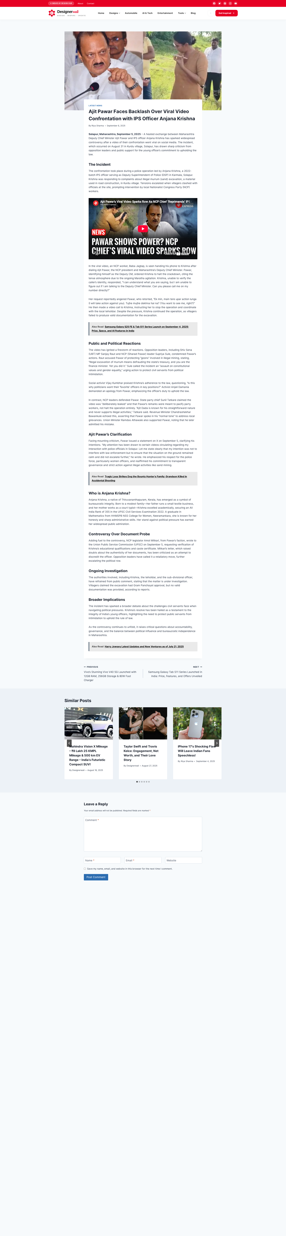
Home (101, 13)
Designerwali (78, 770)
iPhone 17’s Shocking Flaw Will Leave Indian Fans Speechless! (197, 751)
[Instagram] (230, 3)
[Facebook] (214, 3)
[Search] (211, 13)
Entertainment (165, 13)
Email (130, 860)
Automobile (131, 13)
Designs (113, 13)
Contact (90, 3)
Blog (193, 13)
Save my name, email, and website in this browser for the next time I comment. (129, 868)
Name (89, 860)
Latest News (95, 105)
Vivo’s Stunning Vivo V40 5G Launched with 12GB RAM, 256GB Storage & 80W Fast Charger (110, 674)
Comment (92, 820)
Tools (181, 13)
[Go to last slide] (69, 743)
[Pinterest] (225, 3)
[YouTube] (236, 3)
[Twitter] (219, 3)
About (80, 3)
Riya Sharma (98, 125)
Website (171, 860)
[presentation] (88, 723)
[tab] (137, 782)
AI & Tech (147, 13)
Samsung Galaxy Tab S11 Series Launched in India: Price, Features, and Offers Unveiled (175, 672)
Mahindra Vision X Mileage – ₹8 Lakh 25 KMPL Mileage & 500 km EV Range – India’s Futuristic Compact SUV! (88, 755)
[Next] (216, 743)
